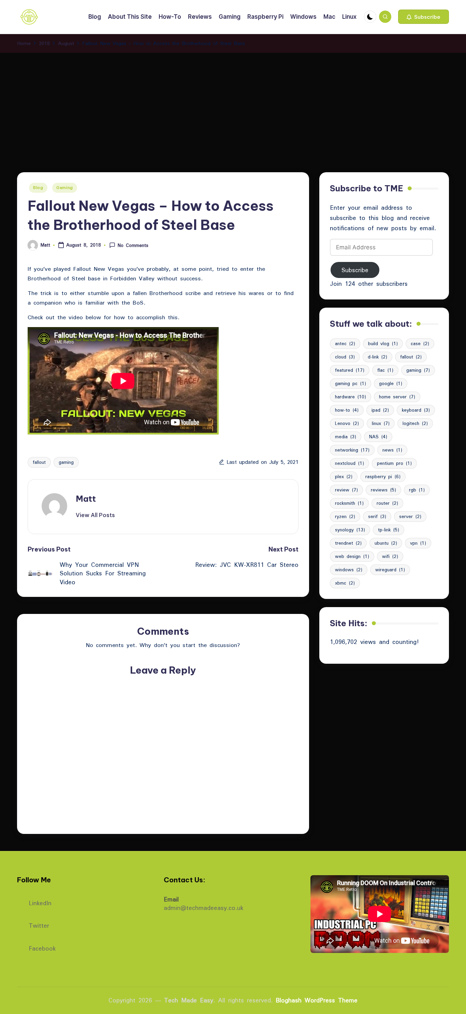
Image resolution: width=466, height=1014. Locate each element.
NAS (378, 436)
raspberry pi (383, 476)
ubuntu (386, 543)
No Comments (133, 245)
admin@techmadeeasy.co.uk (203, 908)
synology (350, 529)
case (420, 343)
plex (343, 476)
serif (377, 516)
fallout (39, 462)
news (392, 450)
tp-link (388, 529)
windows (348, 569)
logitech (415, 423)
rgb (417, 490)
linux (381, 423)
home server (397, 396)
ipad (380, 410)
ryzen (345, 516)
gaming (66, 462)
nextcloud (349, 463)
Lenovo (347, 423)
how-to (347, 410)
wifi (390, 556)
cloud (345, 357)
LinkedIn (40, 902)
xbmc (345, 583)
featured (349, 370)
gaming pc (350, 383)
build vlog (383, 343)
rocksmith (349, 503)
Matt (86, 499)
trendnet (348, 543)
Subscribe (354, 270)
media (345, 436)
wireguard (390, 569)
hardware (350, 396)
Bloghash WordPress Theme (317, 1000)
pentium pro (394, 463)
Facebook (42, 947)
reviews (383, 490)
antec (345, 343)
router (387, 503)
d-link (377, 357)
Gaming (64, 187)
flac (385, 370)
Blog (38, 187)
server (410, 516)
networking (352, 450)
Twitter (39, 925)
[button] (423, 17)
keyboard (416, 410)
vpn (418, 543)
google (390, 383)
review (346, 490)
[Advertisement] (233, 104)
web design (352, 556)
